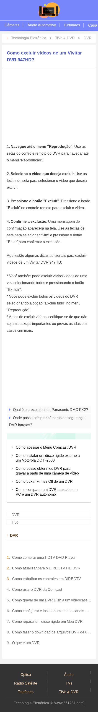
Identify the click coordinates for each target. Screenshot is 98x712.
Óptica (26, 675)
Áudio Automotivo (42, 25)
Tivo (15, 522)
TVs (69, 683)
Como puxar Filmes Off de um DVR (44, 481)
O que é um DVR (26, 643)
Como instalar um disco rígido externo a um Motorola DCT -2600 (48, 458)
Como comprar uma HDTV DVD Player (43, 557)
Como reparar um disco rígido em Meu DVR (47, 621)
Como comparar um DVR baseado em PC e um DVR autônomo (46, 492)
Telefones (26, 692)
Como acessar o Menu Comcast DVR (46, 447)
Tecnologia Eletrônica (28, 38)
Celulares (72, 25)
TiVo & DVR (65, 38)
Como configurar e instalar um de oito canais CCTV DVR (51, 611)
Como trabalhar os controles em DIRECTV (46, 579)
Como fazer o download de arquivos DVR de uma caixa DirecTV (51, 632)
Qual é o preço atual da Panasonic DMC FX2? (50, 410)
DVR (88, 38)
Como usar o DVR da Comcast (37, 589)
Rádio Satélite (25, 683)
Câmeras (12, 25)
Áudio (69, 675)
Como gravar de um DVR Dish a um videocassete (51, 600)
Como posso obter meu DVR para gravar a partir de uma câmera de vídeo (47, 471)
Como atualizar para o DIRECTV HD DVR (46, 568)
